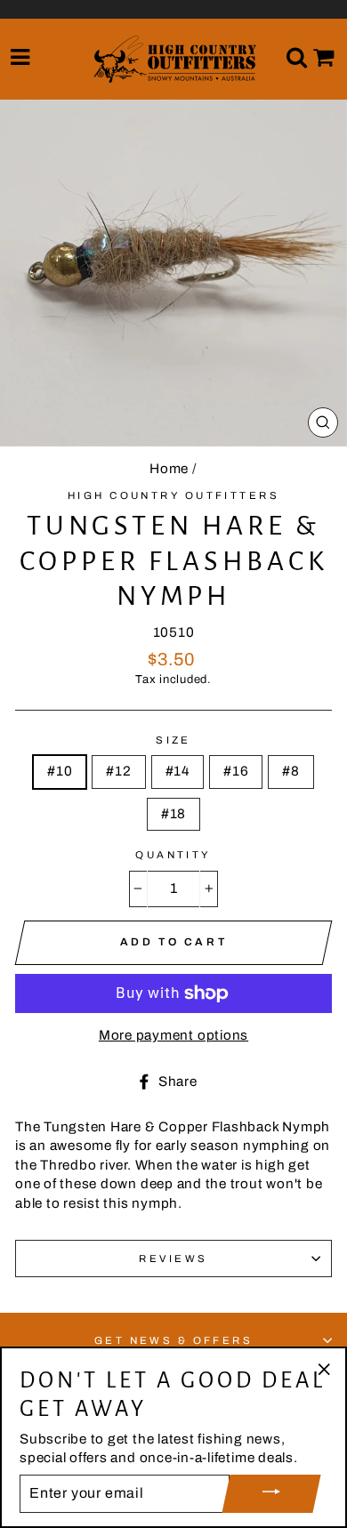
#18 (173, 814)
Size (173, 740)
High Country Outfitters (173, 495)
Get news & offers (174, 1340)
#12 (118, 771)
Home (169, 469)
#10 (59, 771)
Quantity (173, 854)
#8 (291, 771)
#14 (177, 771)
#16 (235, 771)
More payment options (173, 1035)
